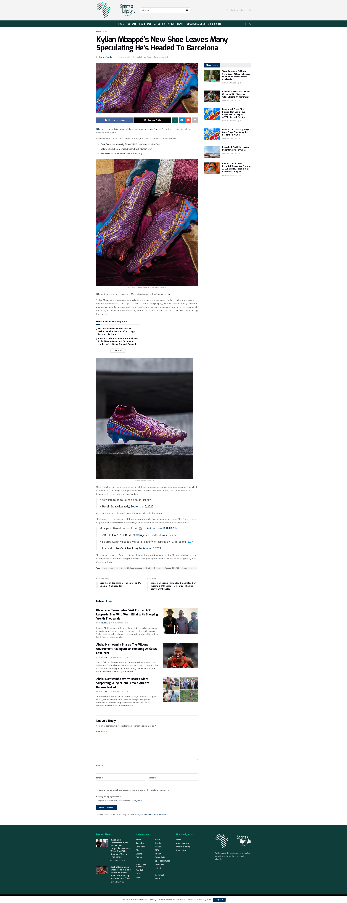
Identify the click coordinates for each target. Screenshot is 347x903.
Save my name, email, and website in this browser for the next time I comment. (134, 790)
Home (121, 24)
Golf (138, 874)
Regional (159, 847)
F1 (137, 861)
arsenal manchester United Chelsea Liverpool (122, 568)
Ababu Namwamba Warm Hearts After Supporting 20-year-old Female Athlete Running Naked (122, 683)
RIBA (157, 850)
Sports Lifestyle (105, 57)
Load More (118, 350)
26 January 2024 (230, 153)
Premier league (189, 568)
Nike (98, 129)
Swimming (160, 864)
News (180, 24)
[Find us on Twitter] (250, 23)
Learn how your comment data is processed (149, 814)
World (157, 878)
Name (99, 765)
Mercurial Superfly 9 (154, 129)
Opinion (158, 843)
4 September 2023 (123, 57)
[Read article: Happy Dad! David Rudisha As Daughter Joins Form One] (212, 152)
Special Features (196, 24)
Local (138, 877)
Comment (101, 731)
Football (131, 24)
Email (99, 777)
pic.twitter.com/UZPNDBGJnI (160, 528)
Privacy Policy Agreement (108, 796)
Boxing (139, 854)
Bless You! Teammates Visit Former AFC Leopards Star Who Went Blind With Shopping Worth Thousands (127, 614)
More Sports (214, 24)
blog (138, 850)
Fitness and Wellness (141, 865)
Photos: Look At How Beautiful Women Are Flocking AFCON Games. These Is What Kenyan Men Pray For (236, 167)
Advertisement (182, 843)
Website (152, 778)
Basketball (145, 24)
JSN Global (103, 623)
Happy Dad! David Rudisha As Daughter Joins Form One (235, 148)
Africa (171, 24)
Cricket (139, 857)
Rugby (158, 854)
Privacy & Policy (183, 847)
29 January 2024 (230, 138)
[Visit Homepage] (116, 10)
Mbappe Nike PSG (172, 568)
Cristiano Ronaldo (153, 568)
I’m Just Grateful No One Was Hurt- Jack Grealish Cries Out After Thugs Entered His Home (116, 331)
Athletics (159, 24)
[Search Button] (187, 10)
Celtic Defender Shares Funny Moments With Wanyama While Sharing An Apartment (236, 94)
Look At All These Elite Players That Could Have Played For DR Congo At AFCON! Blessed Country (233, 113)
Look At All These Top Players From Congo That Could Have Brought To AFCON (236, 132)
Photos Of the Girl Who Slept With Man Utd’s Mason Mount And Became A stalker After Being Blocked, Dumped (118, 341)
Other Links (181, 850)
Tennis (158, 868)
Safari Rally (160, 857)
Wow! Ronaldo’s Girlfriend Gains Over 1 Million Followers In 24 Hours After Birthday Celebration (236, 75)
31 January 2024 (116, 623)
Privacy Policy (136, 801)
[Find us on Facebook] (245, 23)
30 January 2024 (116, 692)
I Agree (219, 900)
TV (156, 871)
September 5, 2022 (142, 506)
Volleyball (159, 875)
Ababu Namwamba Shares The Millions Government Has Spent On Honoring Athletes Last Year (126, 648)
